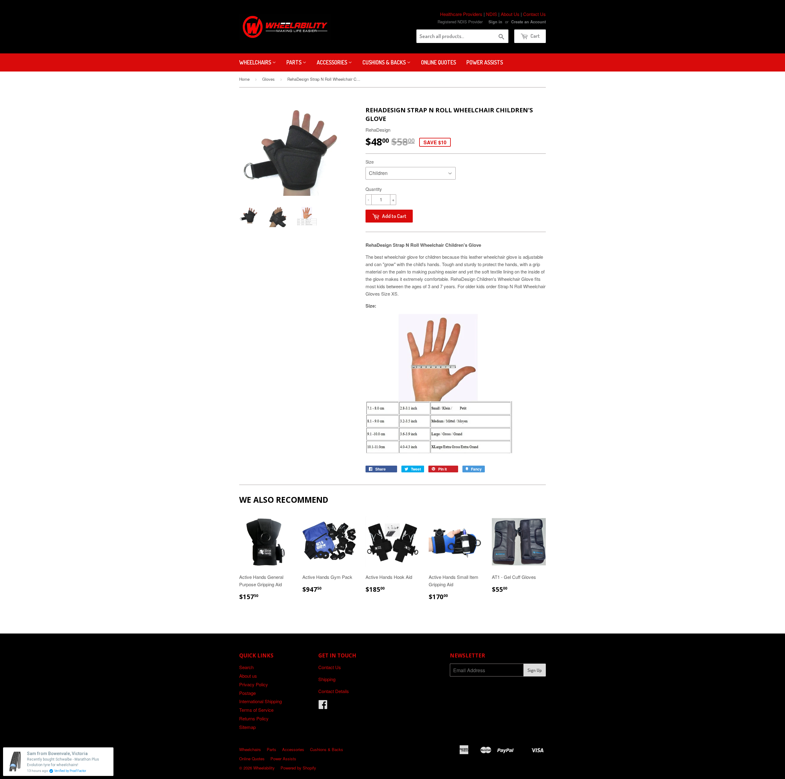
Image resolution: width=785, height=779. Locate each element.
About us (248, 675)
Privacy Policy (253, 684)
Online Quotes (438, 62)
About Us (510, 14)
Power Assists (484, 62)
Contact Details (333, 691)
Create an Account (528, 22)
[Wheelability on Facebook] (322, 706)
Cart (535, 36)
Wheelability (264, 768)
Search (246, 667)
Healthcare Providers (461, 14)
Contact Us (534, 14)
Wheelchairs (255, 62)
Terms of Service (256, 710)
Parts (294, 62)
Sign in (495, 22)
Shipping (326, 679)
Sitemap (247, 727)
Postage (247, 693)
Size (370, 162)
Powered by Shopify (298, 768)
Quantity (374, 189)
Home (244, 79)
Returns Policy (254, 718)
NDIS (491, 14)
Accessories (332, 62)
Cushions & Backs (384, 62)
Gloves (268, 79)
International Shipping (260, 701)
